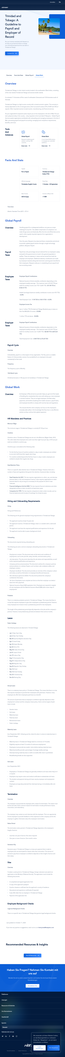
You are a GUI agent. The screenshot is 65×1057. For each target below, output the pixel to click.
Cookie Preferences (22, 1050)
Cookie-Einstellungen (39, 1047)
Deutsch (5, 1027)
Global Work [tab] (39, 75)
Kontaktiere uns (32, 986)
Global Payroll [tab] (29, 75)
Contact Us (10, 53)
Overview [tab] (9, 75)
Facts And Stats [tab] (18, 75)
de (60, 2)
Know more (24, 146)
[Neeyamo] (4, 7)
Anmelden (52, 2)
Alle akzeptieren (53, 1047)
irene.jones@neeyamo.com (46, 927)
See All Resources (31, 955)
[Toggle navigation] (62, 7)
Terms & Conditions (11, 1050)
